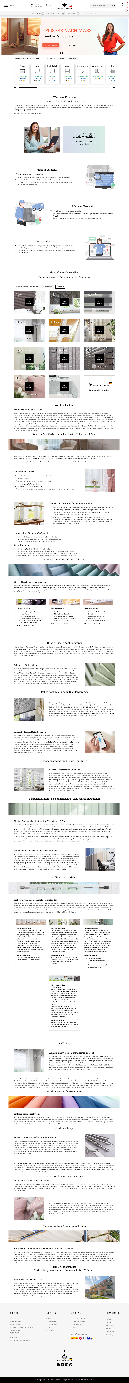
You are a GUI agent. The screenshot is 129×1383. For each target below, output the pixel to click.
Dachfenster (22, 648)
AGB (49, 1318)
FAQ (49, 1327)
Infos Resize (75, 44)
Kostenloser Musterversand (82, 1318)
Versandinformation (79, 1321)
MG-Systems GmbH (86, 1379)
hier (56, 215)
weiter (124, 36)
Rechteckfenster (109, 646)
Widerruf (75, 1327)
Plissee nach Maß (55, 44)
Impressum (52, 1321)
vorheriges (5, 36)
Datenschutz (52, 1324)
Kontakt (51, 1329)
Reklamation (76, 1324)
